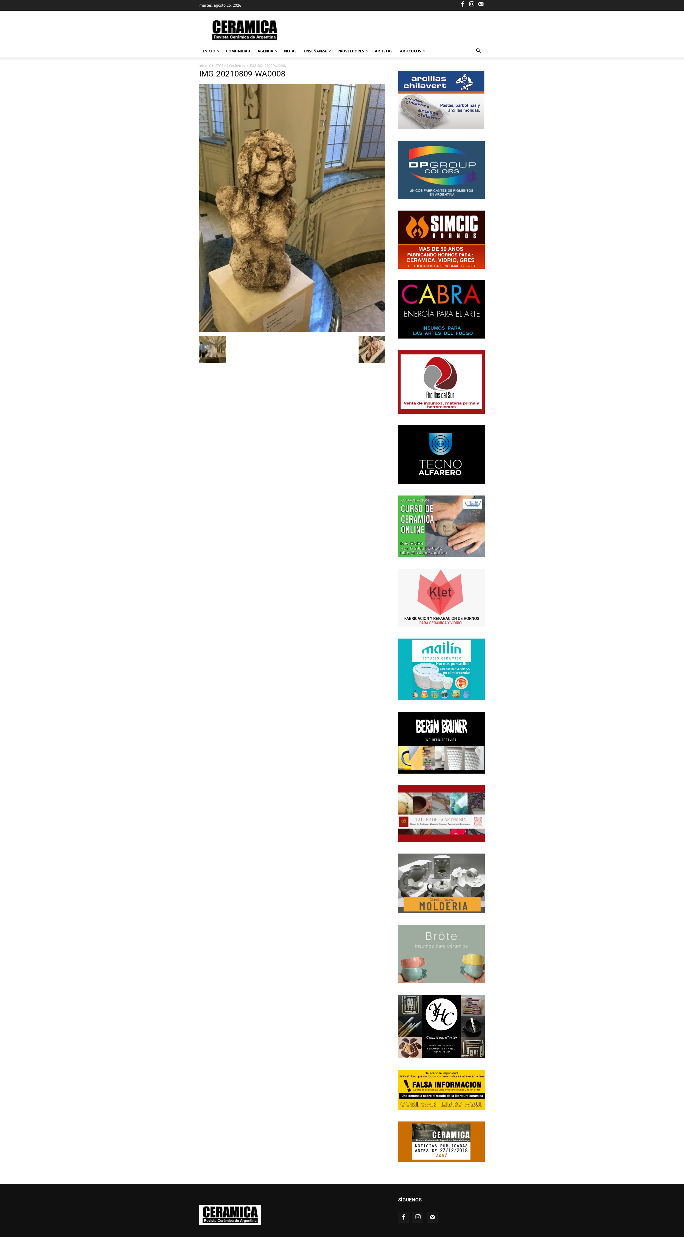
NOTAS (290, 50)
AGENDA (265, 50)
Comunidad (238, 50)
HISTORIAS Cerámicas (228, 65)
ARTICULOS (410, 50)
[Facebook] (462, 3)
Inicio (209, 50)
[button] (478, 51)
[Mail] (481, 3)
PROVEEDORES (350, 50)
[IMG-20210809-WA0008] (292, 330)
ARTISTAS (383, 50)
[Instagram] (472, 3)
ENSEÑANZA (315, 50)
